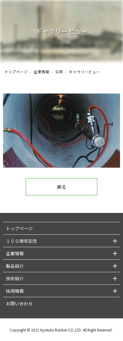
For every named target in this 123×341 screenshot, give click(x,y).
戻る (61, 186)
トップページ (16, 71)
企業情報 (41, 71)
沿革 (59, 71)
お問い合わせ (19, 303)
